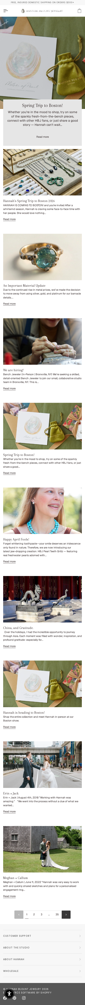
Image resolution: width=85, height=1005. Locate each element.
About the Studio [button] (16, 947)
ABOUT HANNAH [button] (13, 959)
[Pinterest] (14, 998)
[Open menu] (9, 10)
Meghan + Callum (15, 878)
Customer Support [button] (17, 936)
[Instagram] (24, 998)
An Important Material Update (24, 286)
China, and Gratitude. (18, 628)
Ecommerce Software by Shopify (27, 992)
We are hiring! (13, 370)
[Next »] (66, 914)
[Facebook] (5, 998)
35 (57, 914)
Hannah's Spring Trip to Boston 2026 (29, 201)
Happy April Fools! (16, 539)
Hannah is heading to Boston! (24, 713)
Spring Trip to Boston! (42, 105)
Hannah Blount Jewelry (23, 989)
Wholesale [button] (11, 971)
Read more (42, 136)
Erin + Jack (11, 793)
